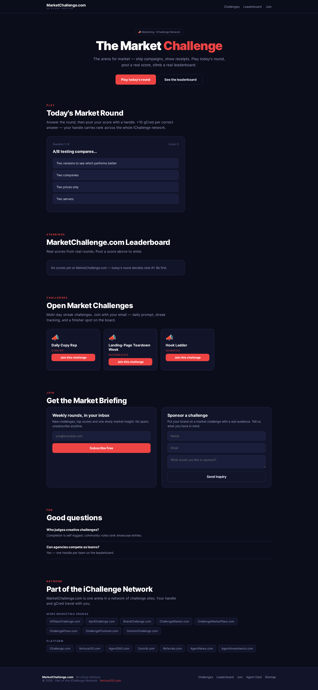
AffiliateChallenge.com (65, 621)
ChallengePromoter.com (102, 631)
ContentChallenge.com (142, 631)
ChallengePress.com (63, 631)
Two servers (65, 199)
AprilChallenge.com (102, 621)
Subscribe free (101, 448)
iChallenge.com (60, 648)
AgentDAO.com (119, 648)
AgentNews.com (201, 648)
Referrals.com (172, 648)
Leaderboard (252, 6)
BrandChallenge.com (137, 621)
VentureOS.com (89, 648)
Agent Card (254, 677)
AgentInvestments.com (237, 648)
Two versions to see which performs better (86, 163)
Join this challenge (73, 357)
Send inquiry (216, 477)
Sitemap (270, 677)
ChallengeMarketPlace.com (216, 621)
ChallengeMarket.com (174, 621)
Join (268, 6)
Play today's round (135, 80)
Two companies (67, 175)
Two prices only (67, 187)
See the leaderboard (180, 80)
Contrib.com (146, 648)
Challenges (231, 6)
